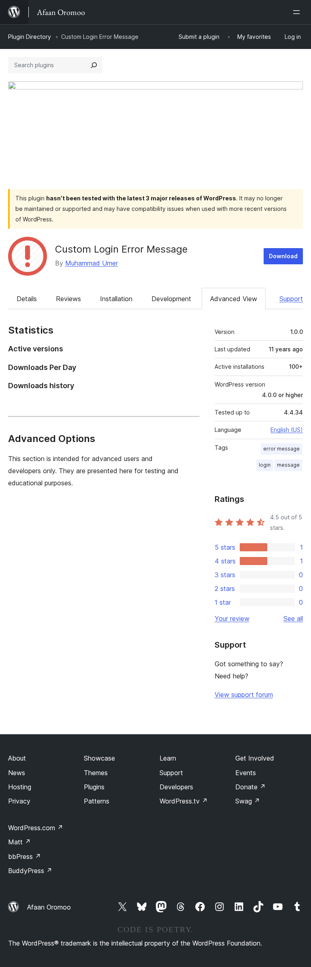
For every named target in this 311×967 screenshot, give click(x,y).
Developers (176, 787)
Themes (96, 773)
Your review (232, 618)
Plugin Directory (29, 36)
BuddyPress (30, 871)
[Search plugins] (94, 65)
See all (293, 618)
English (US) (287, 429)
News (16, 773)
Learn (168, 758)
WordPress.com (35, 828)
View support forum (244, 695)
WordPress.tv (184, 801)
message (288, 465)
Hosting (19, 787)
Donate (250, 787)
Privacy (19, 801)
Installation (116, 299)
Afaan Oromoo (49, 907)
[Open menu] (298, 12)
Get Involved (254, 758)
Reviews (68, 299)
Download (283, 256)
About (17, 758)
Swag (247, 801)
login (265, 465)
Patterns (96, 801)
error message (281, 449)
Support (291, 299)
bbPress (24, 856)
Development (171, 299)
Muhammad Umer (91, 263)
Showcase (99, 758)
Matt (19, 842)
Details (27, 299)
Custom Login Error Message (121, 249)
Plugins (94, 787)
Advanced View (233, 299)
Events (245, 773)
